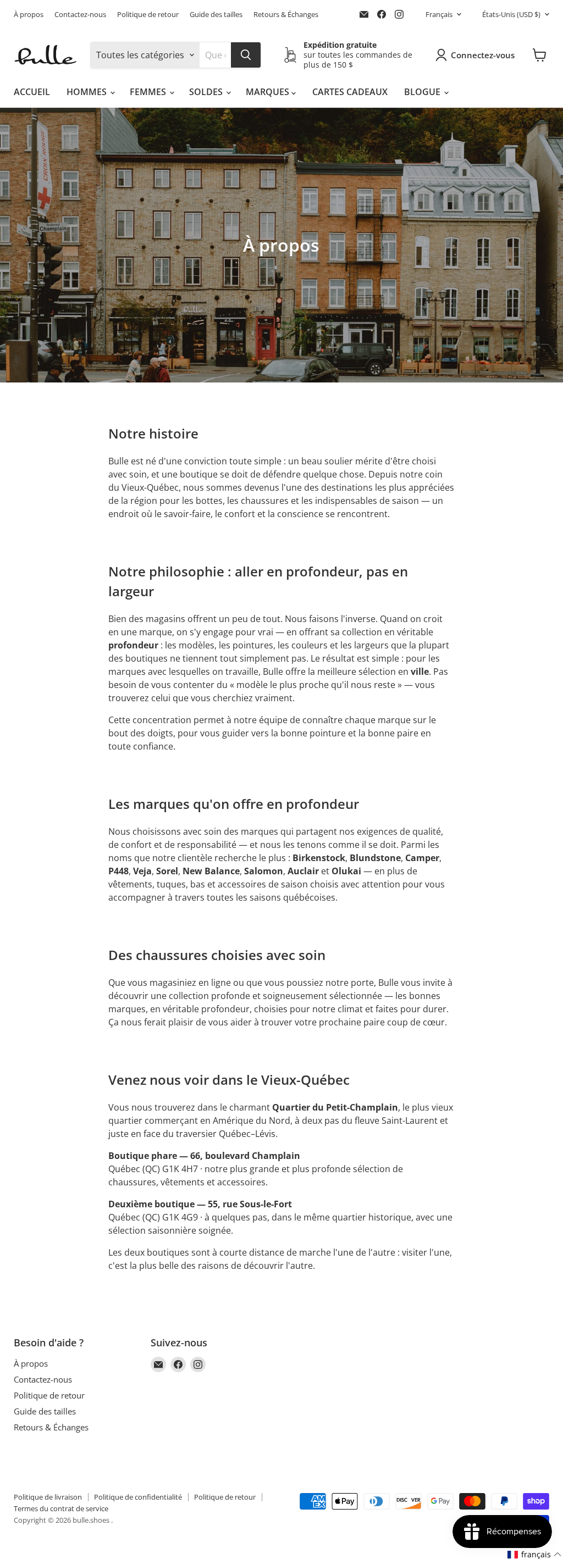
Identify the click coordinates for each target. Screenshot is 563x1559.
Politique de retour (148, 14)
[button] (534, 1554)
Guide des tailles (216, 14)
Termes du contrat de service (61, 1508)
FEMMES (149, 92)
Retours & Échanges (285, 14)
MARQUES (268, 92)
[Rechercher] (246, 55)
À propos (28, 14)
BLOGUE (423, 92)
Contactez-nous (80, 14)
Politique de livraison (48, 1497)
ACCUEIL (32, 92)
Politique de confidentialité (138, 1497)
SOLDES (207, 92)
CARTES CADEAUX (350, 92)
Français (439, 14)
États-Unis (511, 14)
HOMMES (88, 92)
